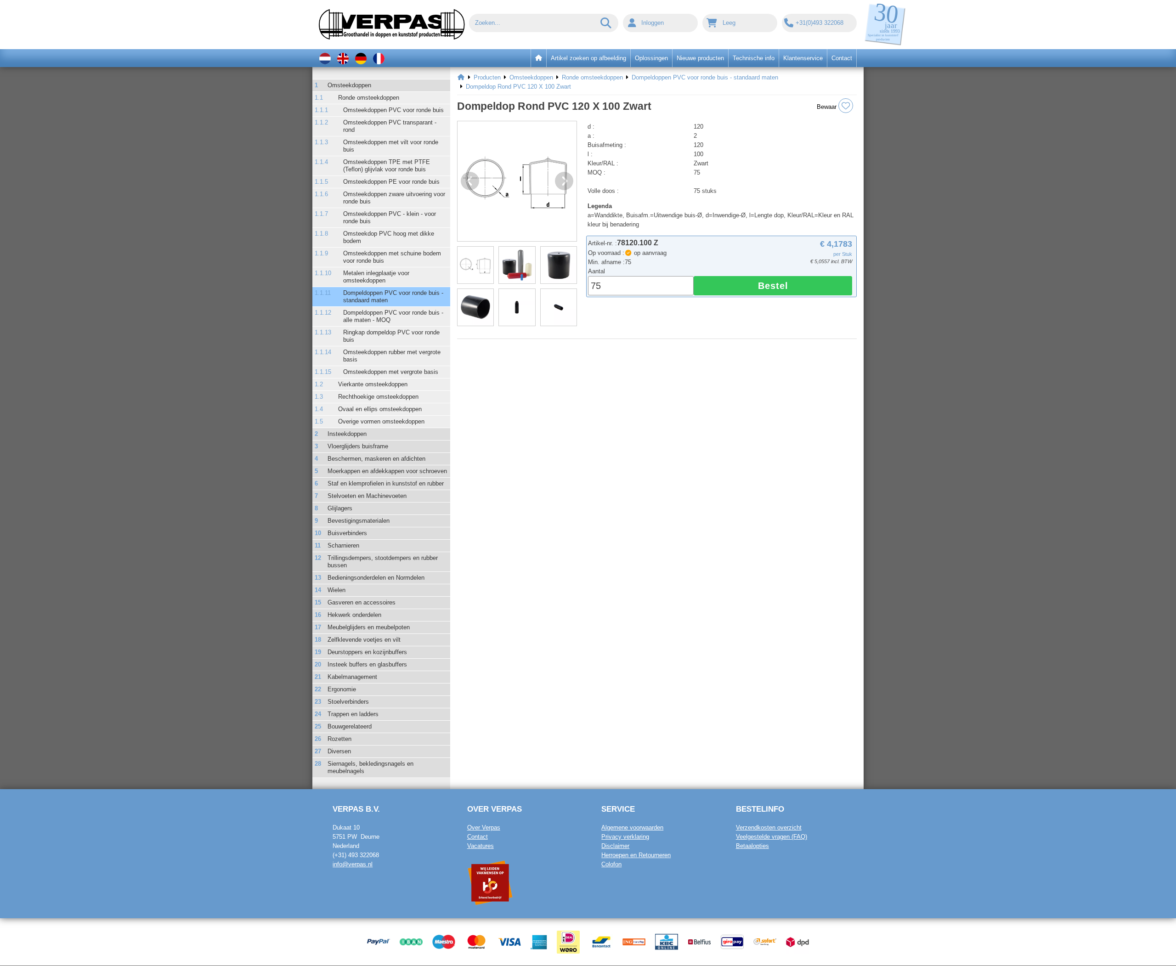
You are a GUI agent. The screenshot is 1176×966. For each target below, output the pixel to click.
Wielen (336, 590)
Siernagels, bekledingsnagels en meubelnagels (370, 767)
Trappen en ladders (353, 714)
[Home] (461, 77)
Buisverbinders (347, 533)
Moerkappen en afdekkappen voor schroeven (387, 471)
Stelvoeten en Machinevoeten (367, 495)
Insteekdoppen (347, 433)
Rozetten (339, 738)
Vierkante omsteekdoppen (372, 384)
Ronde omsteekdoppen (368, 97)
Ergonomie (342, 689)
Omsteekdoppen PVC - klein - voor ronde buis (389, 217)
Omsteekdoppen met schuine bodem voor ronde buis (392, 257)
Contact (477, 836)
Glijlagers (340, 508)
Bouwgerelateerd (350, 726)
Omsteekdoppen (349, 85)
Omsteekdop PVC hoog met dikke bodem (388, 237)
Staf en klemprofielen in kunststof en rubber (386, 483)
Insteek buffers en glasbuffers (367, 664)
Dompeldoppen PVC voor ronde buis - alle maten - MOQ (393, 316)
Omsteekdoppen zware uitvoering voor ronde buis (394, 198)
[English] (343, 58)
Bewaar (827, 106)
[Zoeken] (606, 23)
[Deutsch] (361, 58)
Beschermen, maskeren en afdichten (376, 458)
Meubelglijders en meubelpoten (369, 627)
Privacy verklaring (625, 836)
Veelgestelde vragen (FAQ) (771, 836)
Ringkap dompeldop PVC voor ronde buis (391, 336)
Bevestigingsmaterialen (359, 520)
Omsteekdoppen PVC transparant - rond (389, 126)
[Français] (378, 58)
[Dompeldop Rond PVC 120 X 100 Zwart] (517, 181)
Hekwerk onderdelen (354, 614)
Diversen (339, 751)
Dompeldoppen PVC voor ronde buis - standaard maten (393, 296)
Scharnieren (343, 545)
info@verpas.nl (353, 864)
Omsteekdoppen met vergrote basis (390, 371)
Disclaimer (615, 845)
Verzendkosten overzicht (769, 827)
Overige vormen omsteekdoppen (381, 421)
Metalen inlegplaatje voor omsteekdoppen (376, 277)
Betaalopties (752, 845)
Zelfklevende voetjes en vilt (364, 639)
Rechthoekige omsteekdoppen (378, 396)
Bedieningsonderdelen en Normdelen (376, 577)
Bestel (773, 286)
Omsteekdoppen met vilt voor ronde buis (390, 146)
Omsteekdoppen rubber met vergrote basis (392, 356)
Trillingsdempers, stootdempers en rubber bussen (383, 561)
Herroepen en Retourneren (636, 855)
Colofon (611, 864)
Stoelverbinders (348, 701)
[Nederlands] (325, 58)
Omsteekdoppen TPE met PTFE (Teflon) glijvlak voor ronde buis (386, 165)
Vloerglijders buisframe (358, 446)
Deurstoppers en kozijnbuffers (367, 652)
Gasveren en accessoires (362, 602)
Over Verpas (483, 827)
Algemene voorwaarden (632, 827)
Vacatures (480, 845)
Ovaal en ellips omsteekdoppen (380, 409)
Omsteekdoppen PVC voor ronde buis (393, 110)
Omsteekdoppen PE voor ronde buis (391, 181)
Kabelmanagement (352, 676)
